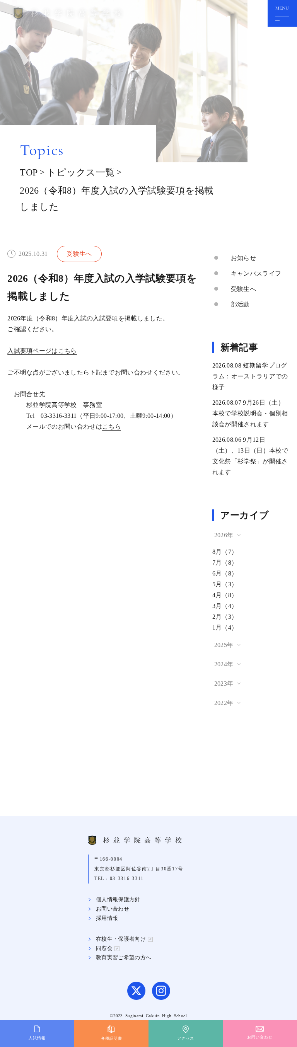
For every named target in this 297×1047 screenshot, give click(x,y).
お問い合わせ (112, 909)
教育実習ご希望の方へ (123, 957)
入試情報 (37, 1038)
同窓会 (104, 948)
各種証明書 (111, 1038)
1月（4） (225, 627)
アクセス (185, 1038)
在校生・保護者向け (121, 939)
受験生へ (243, 289)
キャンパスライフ (256, 273)
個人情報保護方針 (118, 899)
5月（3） (225, 584)
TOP (29, 172)
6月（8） (225, 573)
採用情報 (107, 918)
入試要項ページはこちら (42, 350)
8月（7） (225, 551)
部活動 (240, 304)
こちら (111, 426)
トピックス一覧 (80, 172)
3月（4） (225, 606)
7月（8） (225, 562)
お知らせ (243, 258)
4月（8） (225, 595)
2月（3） (225, 616)
